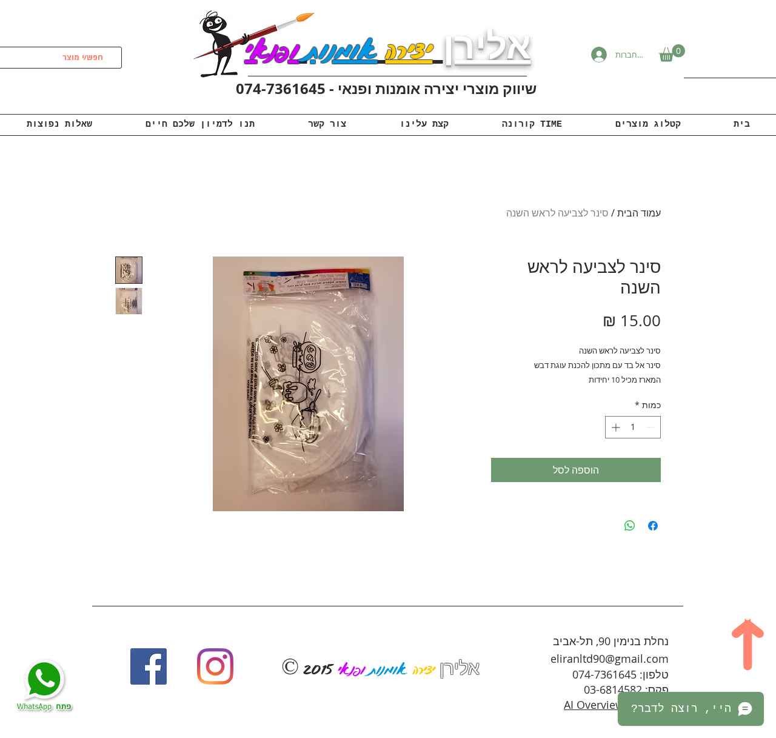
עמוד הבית (639, 213)
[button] (672, 53)
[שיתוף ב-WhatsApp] (630, 525)
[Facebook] (148, 666)
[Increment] (614, 427)
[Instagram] (215, 666)
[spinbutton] (633, 427)
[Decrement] (651, 427)
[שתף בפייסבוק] (653, 525)
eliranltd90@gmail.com (609, 658)
